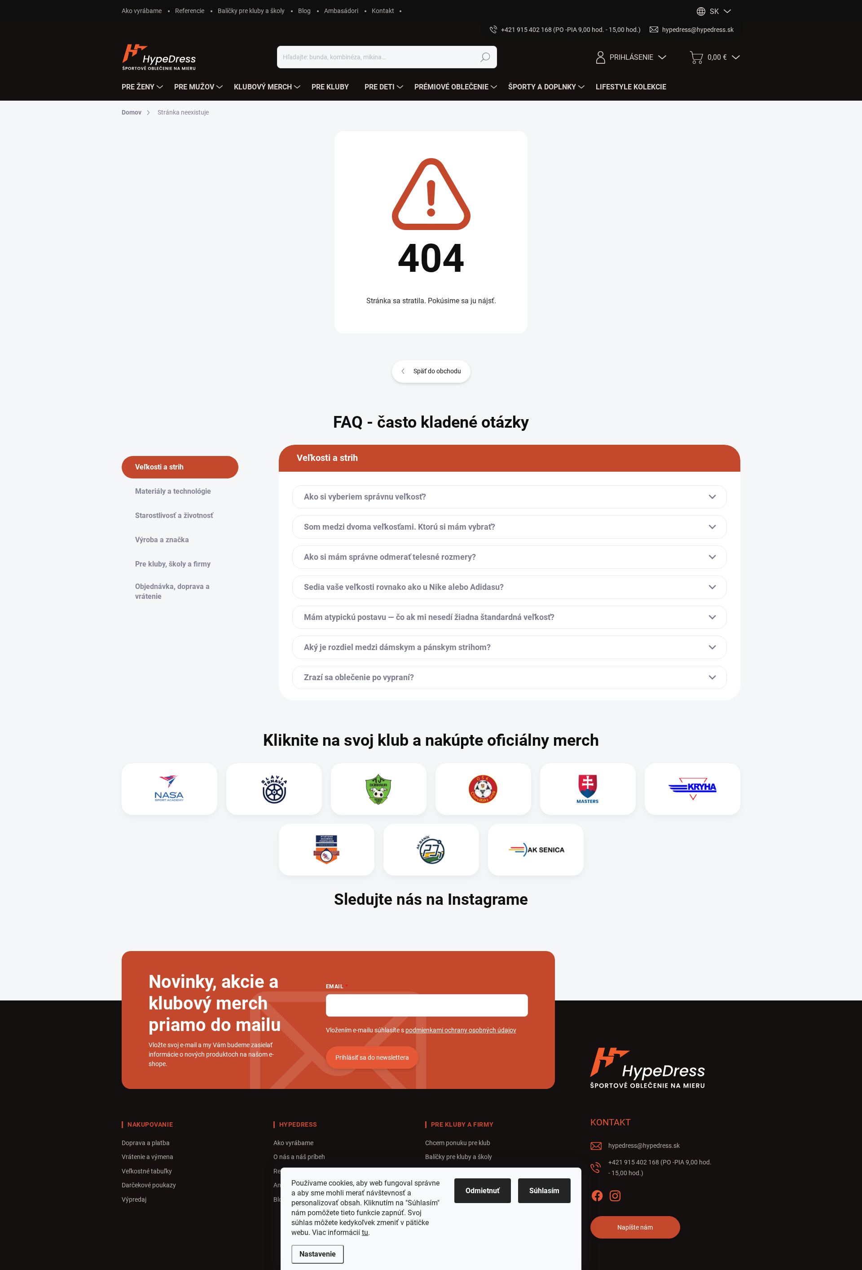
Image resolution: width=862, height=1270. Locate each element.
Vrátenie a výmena (147, 1156)
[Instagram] (615, 1194)
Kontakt (383, 10)
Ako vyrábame (142, 10)
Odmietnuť (483, 1190)
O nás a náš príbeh (299, 1156)
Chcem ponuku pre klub (457, 1142)
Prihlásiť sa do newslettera (372, 1057)
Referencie (189, 10)
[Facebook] (597, 1194)
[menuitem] (143, 87)
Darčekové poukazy (149, 1185)
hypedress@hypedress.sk (644, 1145)
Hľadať (485, 57)
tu (365, 1232)
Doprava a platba (146, 1142)
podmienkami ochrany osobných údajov (460, 1030)
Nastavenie (317, 1254)
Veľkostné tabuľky (147, 1171)
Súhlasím (544, 1190)
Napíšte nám (635, 1227)
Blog (304, 10)
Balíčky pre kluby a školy (251, 10)
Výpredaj (134, 1199)
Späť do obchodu (437, 371)
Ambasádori (341, 10)
